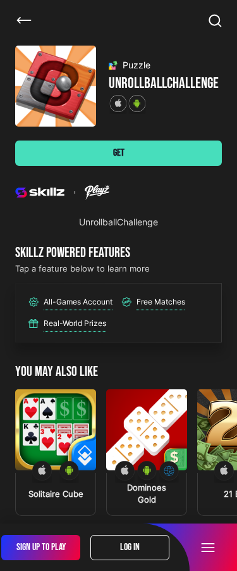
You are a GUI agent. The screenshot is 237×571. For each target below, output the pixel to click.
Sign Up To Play (41, 547)
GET (119, 153)
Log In (130, 547)
